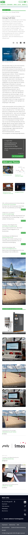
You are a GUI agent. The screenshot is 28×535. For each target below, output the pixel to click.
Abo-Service (5, 511)
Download (4, 504)
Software (5, 487)
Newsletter (21, 1)
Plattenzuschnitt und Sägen (11, 146)
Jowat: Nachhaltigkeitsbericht (9, 248)
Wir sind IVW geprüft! (7, 501)
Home (3, 12)
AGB (18, 524)
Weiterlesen (23, 209)
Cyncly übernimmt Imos (8, 459)
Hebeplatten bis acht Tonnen (9, 432)
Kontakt (4, 530)
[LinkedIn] (25, 502)
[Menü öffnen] (27, 4)
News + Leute (6, 10)
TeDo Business (5, 506)
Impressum (5, 524)
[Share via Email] (17, 43)
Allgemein (5, 460)
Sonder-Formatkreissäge (8, 214)
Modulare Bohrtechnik (7, 237)
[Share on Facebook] (24, 43)
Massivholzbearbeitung (10, 144)
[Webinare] (25, 514)
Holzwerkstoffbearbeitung (10, 143)
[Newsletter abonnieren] (25, 506)
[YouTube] (25, 510)
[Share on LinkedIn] (20, 43)
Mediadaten (5, 508)
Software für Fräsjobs (7, 485)
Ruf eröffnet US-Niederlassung (9, 226)
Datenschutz (12, 524)
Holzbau (5, 433)
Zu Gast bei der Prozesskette (9, 204)
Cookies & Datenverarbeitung (18, 527)
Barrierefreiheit (5, 527)
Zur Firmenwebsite (18, 156)
